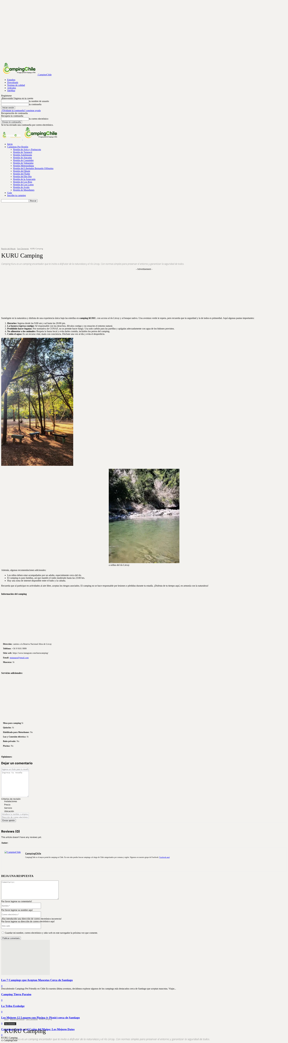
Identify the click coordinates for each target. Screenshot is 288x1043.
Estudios (11, 79)
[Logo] (12, 139)
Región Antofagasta (22, 155)
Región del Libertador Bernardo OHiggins (33, 168)
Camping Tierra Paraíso (16, 994)
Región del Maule (21, 171)
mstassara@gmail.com (19, 658)
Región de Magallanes (23, 190)
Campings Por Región (17, 147)
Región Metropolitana (23, 165)
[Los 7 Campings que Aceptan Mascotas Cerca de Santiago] (25, 974)
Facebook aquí (164, 857)
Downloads (12, 82)
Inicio (10, 144)
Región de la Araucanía (24, 179)
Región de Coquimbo (23, 160)
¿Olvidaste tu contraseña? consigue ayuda (21, 110)
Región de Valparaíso (23, 163)
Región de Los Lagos (23, 184)
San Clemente (32, 1019)
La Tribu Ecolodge (12, 1006)
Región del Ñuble (21, 174)
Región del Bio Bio (22, 176)
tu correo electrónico (38, 118)
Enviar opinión (8, 820)
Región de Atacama (22, 157)
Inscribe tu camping (16, 195)
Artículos (11, 88)
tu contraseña (35, 104)
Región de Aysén (21, 187)
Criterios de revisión (11, 799)
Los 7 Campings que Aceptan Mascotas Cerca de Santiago (37, 980)
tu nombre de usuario (39, 101)
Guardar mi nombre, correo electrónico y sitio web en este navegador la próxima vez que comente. (51, 933)
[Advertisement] (144, 225)
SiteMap (11, 90)
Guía (9, 192)
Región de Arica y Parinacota (27, 149)
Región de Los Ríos (22, 182)
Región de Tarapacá (22, 152)
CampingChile (33, 853)
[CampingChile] (13, 859)
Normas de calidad (16, 85)
